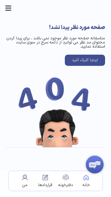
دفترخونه (65, 185)
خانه (86, 185)
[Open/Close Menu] (8, 8)
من (25, 185)
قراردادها (45, 185)
